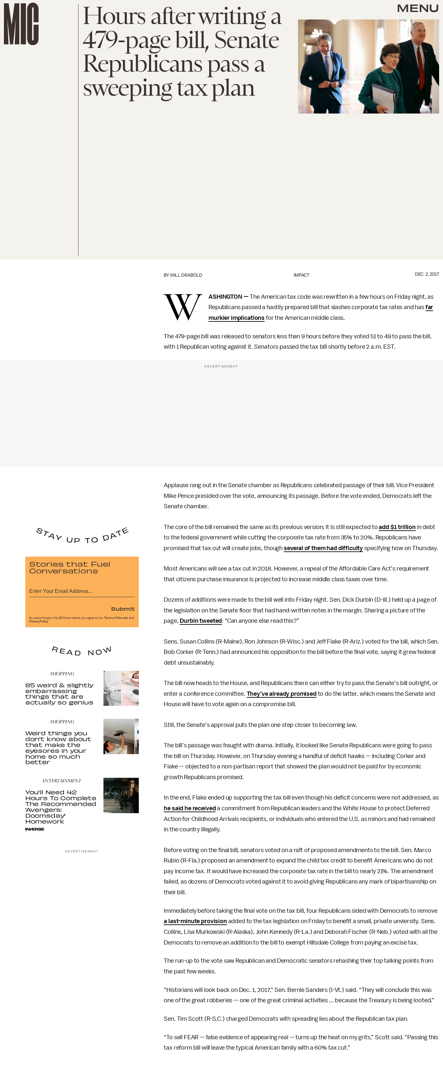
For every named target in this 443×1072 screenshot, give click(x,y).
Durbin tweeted (201, 621)
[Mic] (21, 24)
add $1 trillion (397, 527)
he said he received (190, 808)
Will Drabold (186, 275)
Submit (123, 608)
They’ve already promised (282, 694)
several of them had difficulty (323, 548)
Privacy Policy (38, 621)
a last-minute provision (195, 921)
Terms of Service (116, 618)
